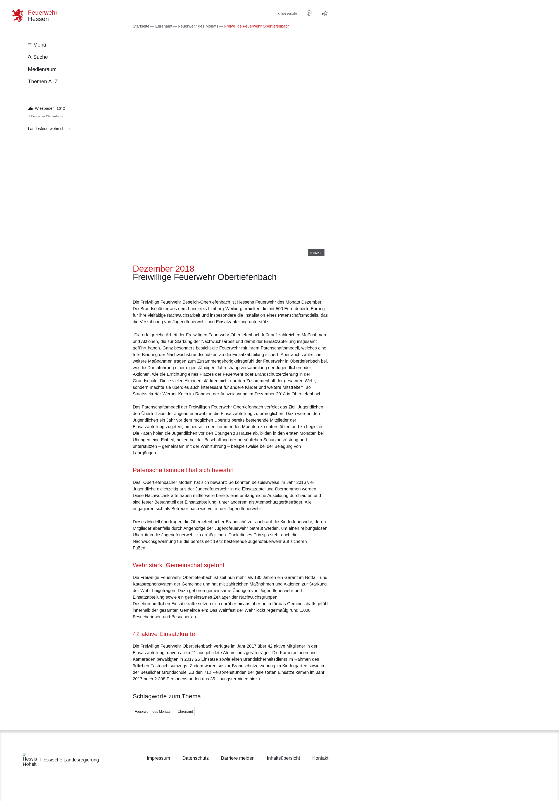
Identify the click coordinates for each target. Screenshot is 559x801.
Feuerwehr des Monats (152, 711)
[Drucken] (170, 289)
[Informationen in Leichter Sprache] (309, 13)
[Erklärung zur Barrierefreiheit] (324, 13)
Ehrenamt (185, 711)
